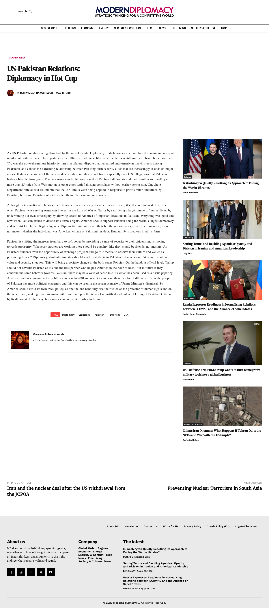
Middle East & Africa (193, 424)
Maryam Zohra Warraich (36, 93)
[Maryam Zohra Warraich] (11, 93)
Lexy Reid (187, 253)
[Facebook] (10, 103)
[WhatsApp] (27, 103)
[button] (25, 11)
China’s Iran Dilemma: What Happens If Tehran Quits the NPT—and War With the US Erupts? (222, 432)
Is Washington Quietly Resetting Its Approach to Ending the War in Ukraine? (155, 550)
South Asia (17, 57)
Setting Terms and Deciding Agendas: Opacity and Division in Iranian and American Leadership (217, 246)
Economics (84, 314)
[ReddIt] (44, 103)
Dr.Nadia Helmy (191, 440)
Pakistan (99, 314)
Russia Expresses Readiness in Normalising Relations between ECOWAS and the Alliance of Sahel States (219, 306)
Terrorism (114, 314)
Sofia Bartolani (190, 192)
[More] (61, 103)
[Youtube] (51, 572)
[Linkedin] (36, 103)
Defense (187, 177)
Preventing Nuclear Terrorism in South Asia (214, 488)
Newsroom (188, 379)
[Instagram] (21, 572)
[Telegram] (53, 103)
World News (189, 298)
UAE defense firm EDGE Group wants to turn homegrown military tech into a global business (222, 372)
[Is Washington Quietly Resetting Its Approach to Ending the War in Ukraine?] (222, 159)
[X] (19, 103)
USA (126, 314)
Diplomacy (68, 314)
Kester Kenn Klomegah (194, 313)
